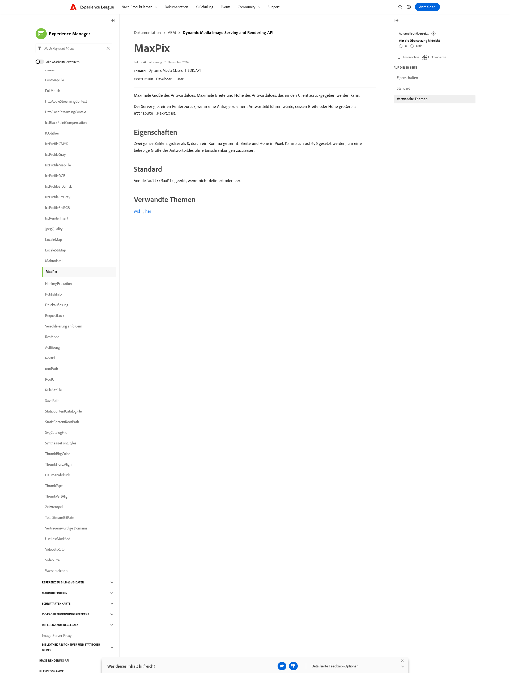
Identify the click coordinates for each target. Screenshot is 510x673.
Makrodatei (53, 260)
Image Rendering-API (54, 660)
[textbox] (74, 48)
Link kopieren (437, 57)
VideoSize (52, 560)
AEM (172, 32)
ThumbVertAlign (57, 496)
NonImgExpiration (58, 283)
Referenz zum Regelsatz (60, 625)
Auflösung (52, 347)
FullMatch (52, 90)
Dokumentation (147, 32)
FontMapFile (54, 80)
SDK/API (194, 70)
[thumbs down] (293, 666)
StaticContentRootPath (62, 421)
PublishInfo (53, 294)
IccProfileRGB (55, 175)
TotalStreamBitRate (59, 517)
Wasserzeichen (56, 570)
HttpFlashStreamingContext (65, 112)
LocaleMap (53, 239)
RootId (50, 358)
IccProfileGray (55, 154)
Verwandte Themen (412, 98)
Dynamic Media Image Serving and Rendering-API (228, 32)
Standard (403, 88)
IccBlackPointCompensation (66, 122)
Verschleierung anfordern (63, 326)
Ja (406, 46)
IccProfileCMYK (56, 143)
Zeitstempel (54, 506)
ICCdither (52, 133)
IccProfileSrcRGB (57, 207)
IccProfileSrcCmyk (58, 186)
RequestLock (54, 315)
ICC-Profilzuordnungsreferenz (65, 614)
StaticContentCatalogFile (63, 411)
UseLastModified (57, 538)
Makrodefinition (54, 593)
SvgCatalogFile (56, 432)
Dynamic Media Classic (165, 70)
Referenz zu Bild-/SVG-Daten (63, 582)
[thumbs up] (282, 666)
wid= (138, 211)
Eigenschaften (407, 77)
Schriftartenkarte (56, 603)
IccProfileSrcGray (57, 197)
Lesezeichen (411, 57)
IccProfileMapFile (58, 165)
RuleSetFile (53, 390)
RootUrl (50, 379)
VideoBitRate (55, 549)
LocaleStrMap (55, 250)
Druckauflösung (56, 304)
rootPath (51, 368)
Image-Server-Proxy (56, 635)
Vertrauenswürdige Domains (66, 528)
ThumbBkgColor (57, 453)
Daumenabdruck (57, 475)
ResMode (52, 336)
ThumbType (54, 485)
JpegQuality (53, 228)
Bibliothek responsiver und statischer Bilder (71, 647)
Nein (419, 46)
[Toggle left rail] (113, 21)
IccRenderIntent (56, 218)
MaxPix (51, 271)
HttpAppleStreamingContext (66, 101)
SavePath (52, 400)
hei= (149, 211)
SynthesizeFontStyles (60, 443)
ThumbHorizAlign (58, 464)
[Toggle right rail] (396, 21)
